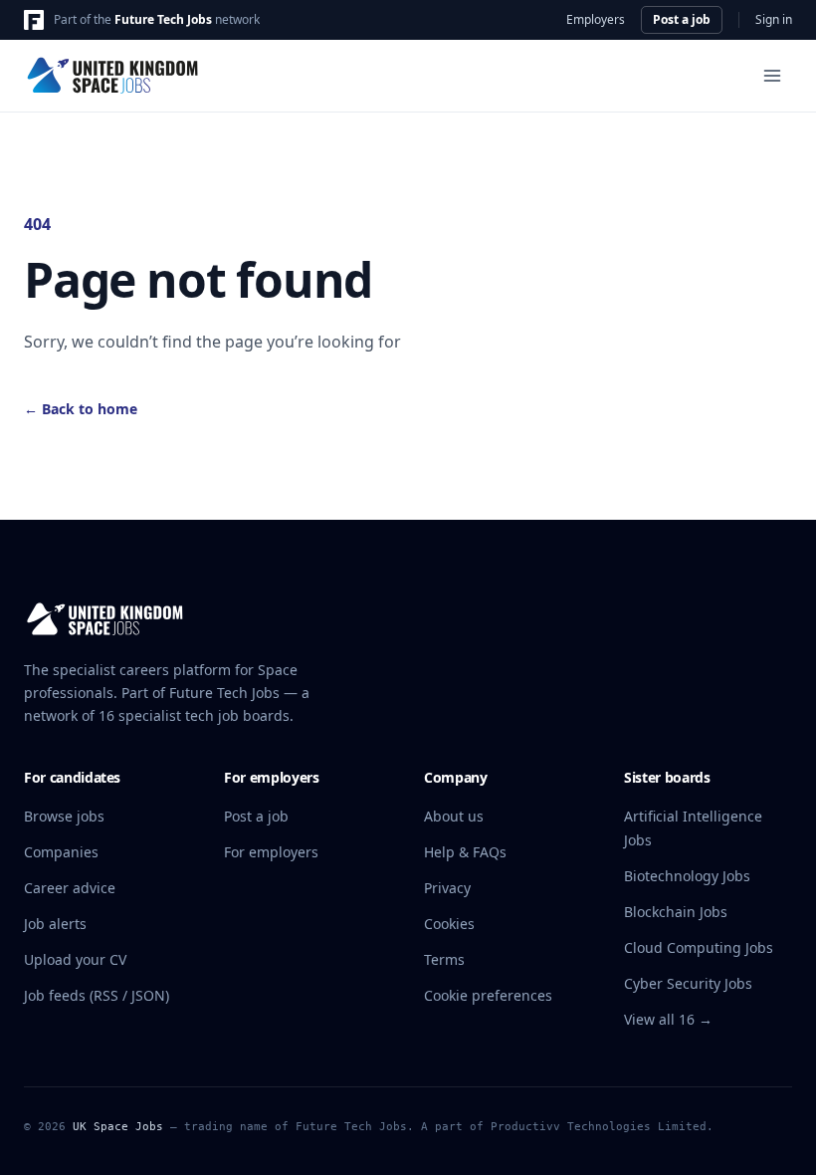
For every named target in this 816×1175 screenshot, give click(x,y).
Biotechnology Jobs (687, 875)
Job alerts (55, 923)
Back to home (80, 408)
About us (454, 816)
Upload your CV (75, 959)
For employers (271, 851)
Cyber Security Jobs (688, 983)
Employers (595, 20)
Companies (61, 851)
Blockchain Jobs (675, 911)
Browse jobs (64, 816)
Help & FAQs (465, 851)
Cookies (449, 923)
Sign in (773, 20)
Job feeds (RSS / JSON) (96, 995)
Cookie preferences (488, 995)
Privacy (447, 887)
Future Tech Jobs (163, 19)
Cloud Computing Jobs (698, 947)
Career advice (69, 887)
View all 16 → (668, 1019)
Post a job (682, 19)
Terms (444, 959)
